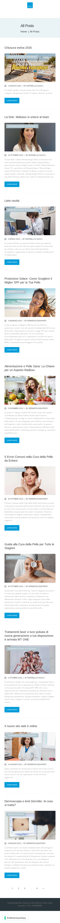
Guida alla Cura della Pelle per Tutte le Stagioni (29, 546)
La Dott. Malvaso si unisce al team (27, 117)
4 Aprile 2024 (14, 239)
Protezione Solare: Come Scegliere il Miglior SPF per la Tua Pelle (28, 280)
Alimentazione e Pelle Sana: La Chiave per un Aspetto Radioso (29, 368)
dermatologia (16, 292)
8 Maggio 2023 (14, 843)
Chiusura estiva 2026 (18, 47)
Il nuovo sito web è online (21, 726)
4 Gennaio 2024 (15, 321)
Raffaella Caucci (34, 86)
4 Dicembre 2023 (15, 408)
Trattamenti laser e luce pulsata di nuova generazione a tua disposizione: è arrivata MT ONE (29, 635)
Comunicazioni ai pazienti (22, 57)
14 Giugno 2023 (15, 764)
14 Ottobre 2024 (15, 155)
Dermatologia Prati (36, 321)
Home (24, 31)
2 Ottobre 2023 (15, 678)
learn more (12, 100)
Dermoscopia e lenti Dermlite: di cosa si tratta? (29, 803)
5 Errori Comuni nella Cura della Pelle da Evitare (29, 458)
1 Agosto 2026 (14, 86)
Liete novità (12, 200)
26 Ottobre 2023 (15, 499)
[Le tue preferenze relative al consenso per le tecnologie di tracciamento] (15, 918)
